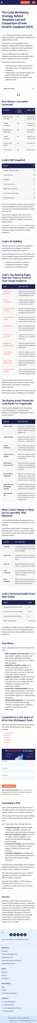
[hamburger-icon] (34, 2)
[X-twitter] (14, 934)
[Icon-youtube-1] (18, 934)
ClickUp (7, 742)
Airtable (7, 740)
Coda (3, 35)
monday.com (9, 733)
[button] (32, 89)
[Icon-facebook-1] (11, 934)
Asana (7, 735)
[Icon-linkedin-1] (21, 934)
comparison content (16, 225)
